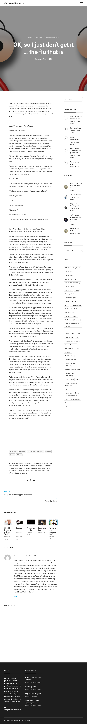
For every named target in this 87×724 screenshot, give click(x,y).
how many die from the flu (21, 465)
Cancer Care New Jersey (72, 283)
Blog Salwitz (15, 463)
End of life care (69, 312)
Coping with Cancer (71, 294)
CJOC (77, 290)
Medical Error (69, 348)
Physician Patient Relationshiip (70, 374)
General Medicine (35, 38)
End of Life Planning (71, 316)
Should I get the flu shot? (37, 470)
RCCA (44, 465)
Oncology (39, 465)
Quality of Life (69, 379)
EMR (66, 309)
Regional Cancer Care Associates (71, 384)
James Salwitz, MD (44, 59)
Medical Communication (72, 341)
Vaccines (24, 473)
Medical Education (70, 345)
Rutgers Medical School (38, 468)
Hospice (77, 320)
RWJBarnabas (19, 470)
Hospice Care (69, 330)
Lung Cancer (69, 337)
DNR (66, 305)
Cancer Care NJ (32, 463)
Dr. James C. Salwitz (43, 463)
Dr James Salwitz (76, 305)
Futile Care (68, 320)
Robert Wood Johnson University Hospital (72, 394)
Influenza (32, 465)
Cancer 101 (68, 271)
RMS (66, 389)
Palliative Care (69, 356)
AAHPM (67, 268)
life (79, 333)
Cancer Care (23, 463)
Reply (16, 596)
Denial (67, 301)
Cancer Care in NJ (70, 279)
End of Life (74, 309)
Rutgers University (70, 403)
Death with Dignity (70, 297)
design (74, 301)
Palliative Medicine (70, 359)
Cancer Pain (68, 290)
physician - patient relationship (70, 365)
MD (77, 337)
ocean (78, 348)
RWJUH (27, 470)
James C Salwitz (70, 333)
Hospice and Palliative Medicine (72, 325)
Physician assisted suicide (73, 369)
